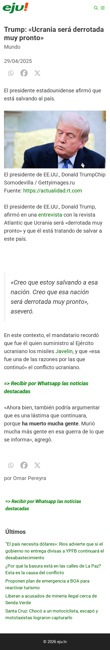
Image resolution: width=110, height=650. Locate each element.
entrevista (50, 214)
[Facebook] (24, 73)
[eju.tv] (16, 8)
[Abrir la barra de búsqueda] (96, 8)
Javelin (64, 351)
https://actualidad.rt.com (52, 190)
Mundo (12, 47)
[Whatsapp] (11, 73)
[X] (37, 73)
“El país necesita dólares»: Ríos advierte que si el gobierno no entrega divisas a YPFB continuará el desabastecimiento (54, 550)
